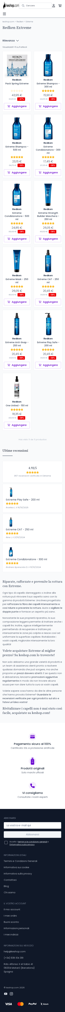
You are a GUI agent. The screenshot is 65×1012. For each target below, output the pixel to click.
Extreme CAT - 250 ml (19, 529)
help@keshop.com (15, 951)
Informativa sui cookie (16, 867)
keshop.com (8, 21)
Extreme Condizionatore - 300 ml (26, 559)
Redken (20, 21)
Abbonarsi (32, 834)
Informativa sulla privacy (18, 873)
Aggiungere (19, 106)
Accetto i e (29, 843)
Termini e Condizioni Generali (20, 861)
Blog (6, 886)
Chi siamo (9, 892)
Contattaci (10, 879)
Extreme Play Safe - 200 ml (22, 499)
